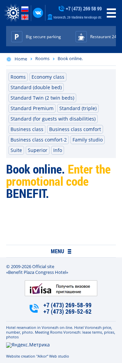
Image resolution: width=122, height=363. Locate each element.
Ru (24, 9)
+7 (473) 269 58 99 (83, 8)
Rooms (42, 58)
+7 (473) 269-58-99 (67, 305)
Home (21, 59)
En (24, 17)
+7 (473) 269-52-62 (67, 311)
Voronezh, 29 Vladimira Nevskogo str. (77, 17)
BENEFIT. (27, 193)
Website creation (20, 356)
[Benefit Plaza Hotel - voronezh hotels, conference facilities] (11, 13)
